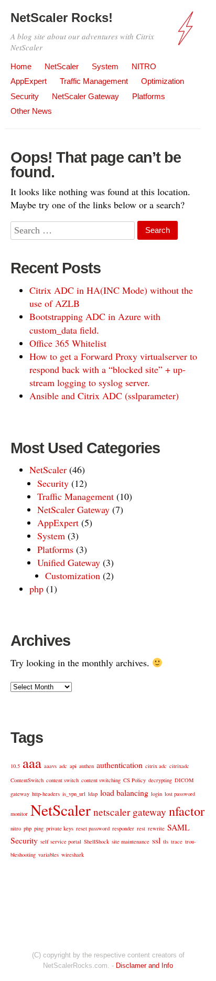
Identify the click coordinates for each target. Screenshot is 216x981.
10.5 (15, 766)
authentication (119, 764)
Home (20, 66)
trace (176, 841)
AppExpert (28, 81)
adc (63, 766)
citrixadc (179, 766)
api (73, 766)
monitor (19, 813)
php (36, 588)
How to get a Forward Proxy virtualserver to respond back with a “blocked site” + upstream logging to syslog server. (113, 369)
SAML (178, 827)
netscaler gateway (129, 811)
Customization (72, 575)
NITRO (144, 66)
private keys (59, 828)
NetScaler (62, 66)
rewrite (156, 828)
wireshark (72, 854)
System (105, 66)
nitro (15, 828)
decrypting (160, 780)
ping (39, 828)
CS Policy (134, 780)
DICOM (184, 780)
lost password (180, 793)
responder (123, 828)
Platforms (148, 96)
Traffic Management (94, 81)
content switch (62, 780)
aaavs (50, 766)
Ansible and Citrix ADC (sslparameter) (104, 395)
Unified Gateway (68, 562)
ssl (156, 840)
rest (141, 828)
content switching (101, 780)
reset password (93, 828)
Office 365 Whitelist (67, 343)
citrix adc (156, 766)
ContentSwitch (27, 780)
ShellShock (96, 841)
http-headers (46, 793)
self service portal (60, 841)
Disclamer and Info (144, 965)
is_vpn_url (73, 793)
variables (48, 854)
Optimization (162, 81)
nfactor (186, 810)
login (156, 793)
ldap (93, 793)
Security (24, 96)
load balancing (124, 792)
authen (86, 766)
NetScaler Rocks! (61, 17)
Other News (31, 110)
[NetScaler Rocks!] (187, 33)
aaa (32, 762)
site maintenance (130, 841)
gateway (19, 793)
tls (165, 841)
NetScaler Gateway (85, 96)
